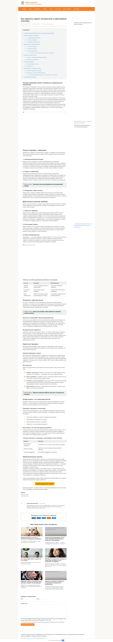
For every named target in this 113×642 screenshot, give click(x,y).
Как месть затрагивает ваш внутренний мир (37, 57)
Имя (22, 599)
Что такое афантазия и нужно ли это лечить (31, 559)
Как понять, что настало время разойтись (36, 72)
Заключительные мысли (30, 77)
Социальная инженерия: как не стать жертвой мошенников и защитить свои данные (54, 539)
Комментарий (24, 603)
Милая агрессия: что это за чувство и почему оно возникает (31, 538)
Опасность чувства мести (30, 55)
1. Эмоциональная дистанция (33, 37)
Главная (24, 9)
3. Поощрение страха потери (33, 42)
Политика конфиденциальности (38, 638)
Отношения (37, 9)
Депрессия (58, 9)
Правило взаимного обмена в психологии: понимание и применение (54, 583)
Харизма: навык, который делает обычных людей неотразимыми (31, 582)
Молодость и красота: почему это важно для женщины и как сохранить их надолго (55, 560)
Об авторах (76, 9)
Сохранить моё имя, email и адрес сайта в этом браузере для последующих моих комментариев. (43, 622)
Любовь (45, 9)
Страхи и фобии (67, 9)
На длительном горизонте (33, 59)
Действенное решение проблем (32, 44)
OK (62, 640)
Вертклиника (31, 2)
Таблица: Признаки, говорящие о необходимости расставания (43, 74)
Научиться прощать (29, 61)
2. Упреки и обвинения (32, 40)
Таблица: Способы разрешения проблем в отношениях (42, 52)
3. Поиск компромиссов (32, 50)
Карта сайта (23, 638)
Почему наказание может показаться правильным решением (39, 33)
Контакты (29, 638)
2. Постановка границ (32, 48)
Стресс (51, 9)
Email (38, 599)
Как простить (30, 66)
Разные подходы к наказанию (31, 35)
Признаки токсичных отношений (34, 70)
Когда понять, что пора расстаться (32, 68)
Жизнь (30, 9)
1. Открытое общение (32, 46)
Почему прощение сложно (33, 64)
